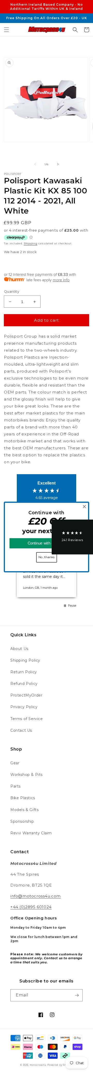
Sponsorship (22, 821)
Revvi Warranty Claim (31, 833)
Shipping (30, 243)
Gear (14, 763)
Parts (15, 786)
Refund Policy (24, 683)
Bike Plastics (22, 798)
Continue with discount (47, 543)
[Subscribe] (76, 995)
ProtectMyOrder (26, 695)
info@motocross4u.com (35, 896)
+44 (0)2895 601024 (31, 906)
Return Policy (23, 672)
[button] (6, 29)
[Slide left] (35, 164)
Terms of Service (26, 718)
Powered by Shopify (60, 1065)
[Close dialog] (84, 506)
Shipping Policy (25, 660)
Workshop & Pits (26, 774)
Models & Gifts (24, 809)
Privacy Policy (23, 707)
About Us (19, 648)
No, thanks (46, 557)
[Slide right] (58, 164)
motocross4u (38, 1065)
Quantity (11, 291)
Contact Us (21, 730)
